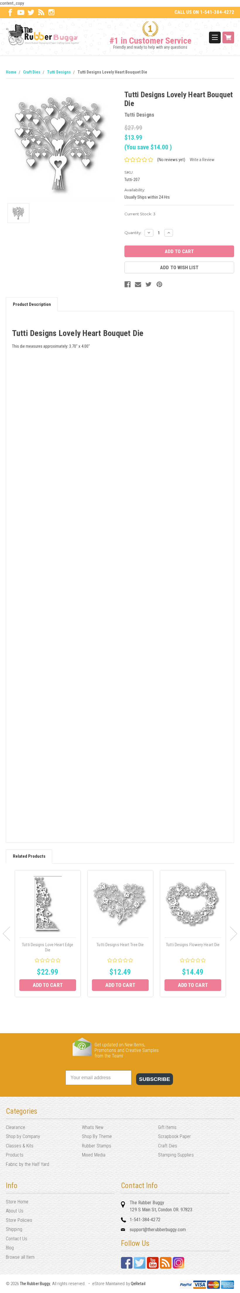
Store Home (17, 1202)
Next (233, 933)
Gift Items (167, 1127)
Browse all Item (20, 1257)
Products (14, 1155)
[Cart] (228, 37)
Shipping (14, 1229)
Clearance (15, 1127)
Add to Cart (48, 985)
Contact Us (16, 1238)
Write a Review (202, 159)
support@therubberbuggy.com (158, 1229)
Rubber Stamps (96, 1146)
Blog (10, 1248)
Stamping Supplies (176, 1155)
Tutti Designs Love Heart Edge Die (47, 947)
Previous (6, 933)
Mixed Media (93, 1155)
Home (11, 72)
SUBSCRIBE (154, 1079)
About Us (14, 1211)
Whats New (92, 1127)
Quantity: (133, 232)
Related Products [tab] (29, 856)
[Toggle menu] (215, 37)
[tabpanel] (47, 933)
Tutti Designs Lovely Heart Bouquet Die (112, 72)
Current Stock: (139, 213)
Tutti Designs (59, 72)
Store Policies (19, 1220)
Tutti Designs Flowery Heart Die (193, 944)
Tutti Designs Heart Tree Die (120, 944)
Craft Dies (31, 72)
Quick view (48, 904)
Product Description (32, 304)
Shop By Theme (97, 1136)
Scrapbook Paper (174, 1136)
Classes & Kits (19, 1146)
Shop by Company (23, 1136)
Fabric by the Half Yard (27, 1164)
